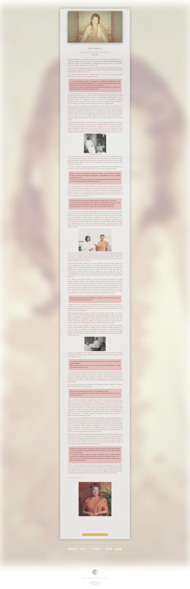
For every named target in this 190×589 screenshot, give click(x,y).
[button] (82, 548)
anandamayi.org (98, 583)
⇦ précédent (72, 549)
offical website (91, 583)
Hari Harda (91, 534)
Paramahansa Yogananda (113, 61)
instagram (90, 578)
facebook (85, 578)
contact (105, 578)
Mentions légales (95, 584)
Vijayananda (105, 534)
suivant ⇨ (118, 549)
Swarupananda (85, 534)
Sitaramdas (100, 534)
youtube (96, 578)
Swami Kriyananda (90, 211)
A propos (100, 578)
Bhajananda (95, 534)
